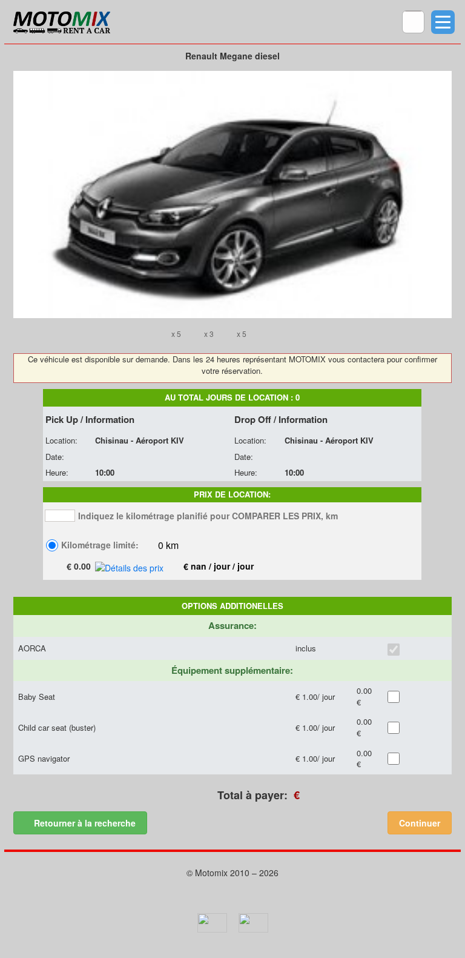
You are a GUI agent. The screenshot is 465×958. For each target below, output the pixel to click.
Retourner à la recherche (83, 823)
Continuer (419, 823)
